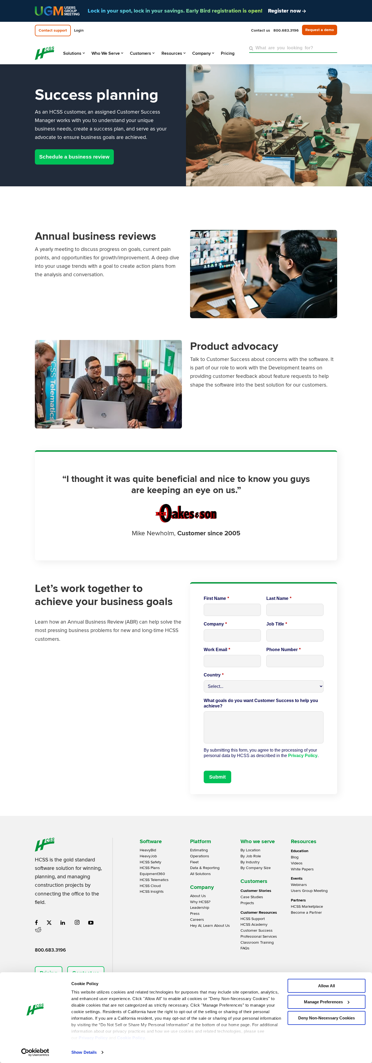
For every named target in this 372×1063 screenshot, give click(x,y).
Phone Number (283, 649)
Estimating (199, 850)
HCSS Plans (150, 867)
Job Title (276, 624)
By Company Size (255, 867)
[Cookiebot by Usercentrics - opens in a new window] (35, 1052)
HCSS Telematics (154, 879)
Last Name (278, 598)
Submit (217, 777)
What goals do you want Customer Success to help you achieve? (261, 703)
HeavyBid (148, 850)
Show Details (84, 1052)
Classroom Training (257, 942)
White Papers (302, 869)
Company (215, 624)
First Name (216, 598)
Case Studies (251, 897)
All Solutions (200, 873)
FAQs (244, 948)
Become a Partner (306, 912)
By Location (250, 850)
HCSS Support (252, 918)
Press (195, 913)
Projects (247, 903)
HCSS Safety (150, 862)
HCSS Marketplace (307, 906)
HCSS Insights (152, 891)
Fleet (194, 862)
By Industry (250, 862)
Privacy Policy (93, 1037)
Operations (199, 856)
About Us (198, 896)
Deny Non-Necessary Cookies (326, 1018)
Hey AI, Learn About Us (210, 925)
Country (214, 675)
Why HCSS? (200, 902)
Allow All (326, 985)
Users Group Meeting (309, 890)
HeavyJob (148, 856)
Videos (297, 863)
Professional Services (258, 936)
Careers (197, 919)
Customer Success (256, 930)
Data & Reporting (204, 867)
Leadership (199, 907)
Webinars (299, 884)
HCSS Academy (253, 924)
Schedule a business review (74, 157)
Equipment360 (152, 873)
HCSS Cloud (150, 885)
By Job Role (250, 856)
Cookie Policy (131, 1037)
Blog (294, 857)
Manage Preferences (323, 1002)
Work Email (217, 649)
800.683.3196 (50, 950)
